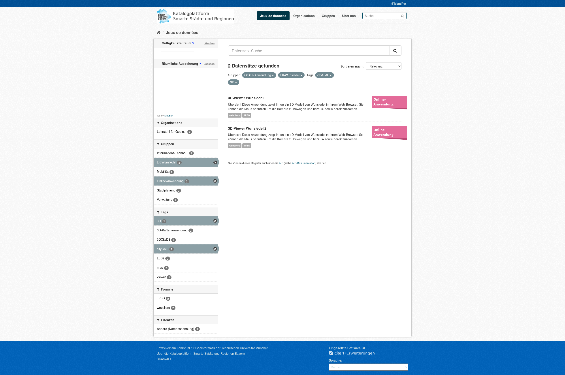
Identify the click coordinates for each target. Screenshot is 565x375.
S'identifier (398, 3)
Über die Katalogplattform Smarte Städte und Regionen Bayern (201, 353)
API (281, 163)
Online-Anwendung (383, 101)
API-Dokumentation (303, 163)
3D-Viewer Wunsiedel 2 (247, 128)
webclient (234, 115)
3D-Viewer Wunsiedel (246, 97)
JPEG (247, 115)
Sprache (335, 360)
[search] (395, 50)
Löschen (209, 43)
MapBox (168, 115)
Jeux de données (273, 15)
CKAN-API (164, 359)
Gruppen (328, 15)
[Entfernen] (273, 75)
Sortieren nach (352, 66)
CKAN (355, 353)
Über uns (349, 15)
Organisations (304, 15)
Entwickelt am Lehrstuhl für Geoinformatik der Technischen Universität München (213, 348)
